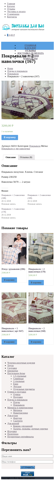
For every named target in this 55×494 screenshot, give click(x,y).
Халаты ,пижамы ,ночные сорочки (30, 428)
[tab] (10, 157)
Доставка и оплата (16, 11)
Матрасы (17, 410)
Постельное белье (16, 373)
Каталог (11, 6)
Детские (17, 386)
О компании (13, 14)
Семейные (18, 378)
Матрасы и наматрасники (20, 407)
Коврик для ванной (23, 426)
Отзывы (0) (26, 157)
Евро (15, 384)
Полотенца (12, 434)
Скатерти (18, 421)
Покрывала (13, 74)
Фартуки (17, 418)
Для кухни (12, 415)
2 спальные (18, 381)
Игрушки (12, 431)
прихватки (12, 370)
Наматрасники (20, 413)
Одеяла (16, 394)
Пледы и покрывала (17, 71)
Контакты (12, 17)
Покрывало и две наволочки (15, 148)
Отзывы (11, 9)
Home (10, 68)
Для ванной (13, 423)
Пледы (16, 402)
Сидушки (12, 368)
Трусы (10, 365)
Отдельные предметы (24, 389)
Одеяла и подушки (16, 392)
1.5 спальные (19, 376)
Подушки (18, 397)
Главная (11, 3)
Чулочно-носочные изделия (21, 363)
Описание (11, 157)
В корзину (10, 137)
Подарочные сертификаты (20, 436)
